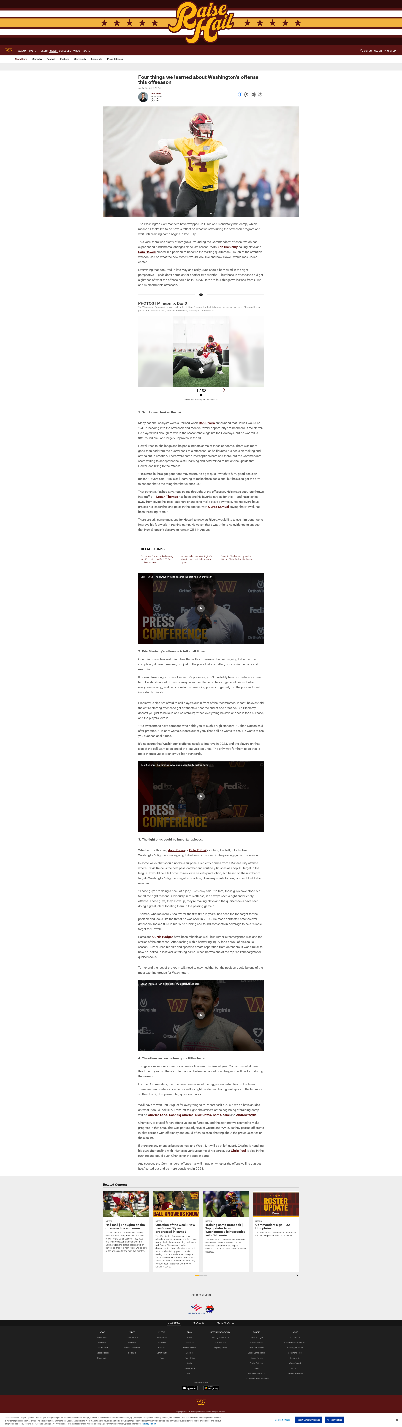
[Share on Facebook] (240, 96)
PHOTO (161, 1332)
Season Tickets (256, 1342)
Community (102, 1358)
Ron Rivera (207, 423)
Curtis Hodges (162, 937)
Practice (161, 1347)
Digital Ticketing (256, 1363)
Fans (162, 1358)
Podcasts (132, 1353)
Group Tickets (257, 1358)
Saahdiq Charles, (181, 1115)
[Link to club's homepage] (9, 50)
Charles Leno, (158, 1115)
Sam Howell (147, 252)
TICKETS (256, 1332)
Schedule (189, 1342)
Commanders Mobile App (295, 1342)
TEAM (189, 1332)
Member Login (257, 1337)
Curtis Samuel (218, 506)
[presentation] (297, 1276)
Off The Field (102, 1347)
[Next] (224, 390)
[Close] (397, 1419)
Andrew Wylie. (247, 1115)
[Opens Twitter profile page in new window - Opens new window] (153, 100)
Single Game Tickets (256, 1353)
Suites (256, 1368)
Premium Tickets (257, 1347)
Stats (189, 1363)
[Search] (361, 50)
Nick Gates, (203, 1115)
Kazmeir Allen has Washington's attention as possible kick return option (196, 559)
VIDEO (132, 1332)
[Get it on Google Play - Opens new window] (211, 1389)
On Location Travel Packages (257, 1378)
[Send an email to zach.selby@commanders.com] (157, 100)
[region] (201, 1420)
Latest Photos (162, 1337)
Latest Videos (132, 1337)
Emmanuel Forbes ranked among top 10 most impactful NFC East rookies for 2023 (157, 559)
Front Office (190, 1358)
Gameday (102, 1342)
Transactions (189, 1368)
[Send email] (253, 96)
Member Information (256, 1373)
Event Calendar (189, 1347)
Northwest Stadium (220, 1332)
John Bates (176, 850)
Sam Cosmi (221, 1115)
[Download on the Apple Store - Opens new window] (189, 1388)
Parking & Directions (220, 1337)
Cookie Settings (282, 1419)
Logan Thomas (167, 496)
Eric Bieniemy (227, 247)
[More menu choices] (95, 50)
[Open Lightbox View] (201, 360)
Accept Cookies (334, 1419)
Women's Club (295, 1363)
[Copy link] (259, 94)
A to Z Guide (220, 1342)
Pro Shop (295, 1368)
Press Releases (102, 1353)
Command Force (295, 1353)
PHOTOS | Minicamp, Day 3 (162, 303)
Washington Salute (295, 1347)
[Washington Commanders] (201, 1402)
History (190, 1373)
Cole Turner (197, 850)
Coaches (189, 1353)
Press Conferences (132, 1347)
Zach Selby (156, 93)
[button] (201, 608)
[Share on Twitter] (246, 96)
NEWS (102, 1332)
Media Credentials (295, 1373)
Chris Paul (238, 1150)
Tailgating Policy (220, 1347)
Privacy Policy (149, 1423)
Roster (189, 1337)
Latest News (102, 1337)
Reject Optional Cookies (308, 1419)
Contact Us (295, 1337)
